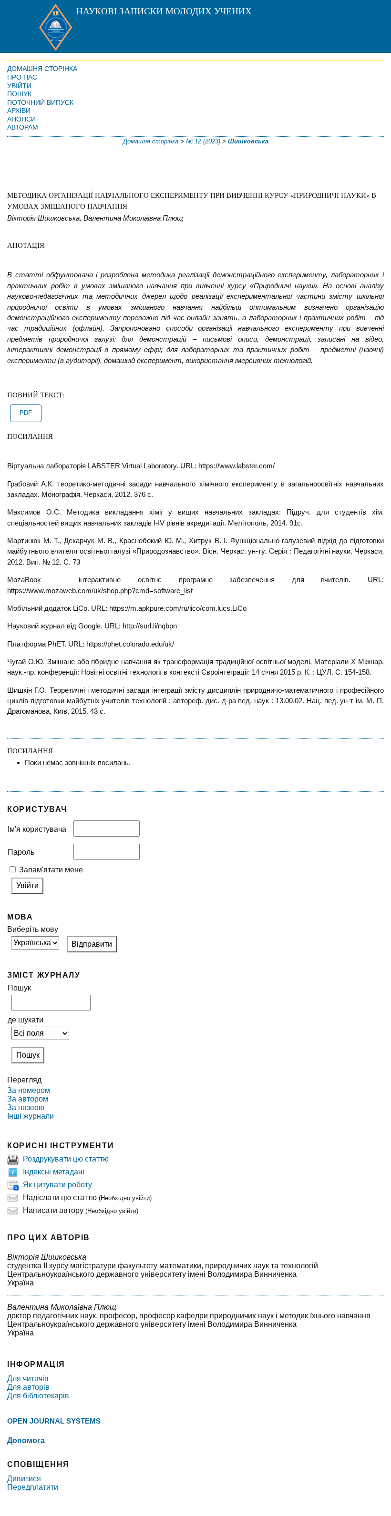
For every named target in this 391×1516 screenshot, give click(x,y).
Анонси (21, 119)
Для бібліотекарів (38, 1396)
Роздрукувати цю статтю (66, 1159)
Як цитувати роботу (57, 1185)
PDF (26, 413)
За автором (27, 1099)
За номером (28, 1090)
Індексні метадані (53, 1172)
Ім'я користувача (37, 829)
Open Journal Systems (54, 1421)
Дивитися (24, 1479)
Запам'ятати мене (51, 870)
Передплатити (32, 1487)
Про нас (22, 77)
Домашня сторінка (42, 68)
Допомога (26, 1440)
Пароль (21, 852)
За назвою (25, 1107)
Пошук (19, 94)
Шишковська (248, 141)
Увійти (19, 86)
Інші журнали (30, 1116)
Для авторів (28, 1387)
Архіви (19, 110)
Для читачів (28, 1379)
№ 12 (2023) (203, 141)
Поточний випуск (40, 102)
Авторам (22, 127)
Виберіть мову (32, 929)
